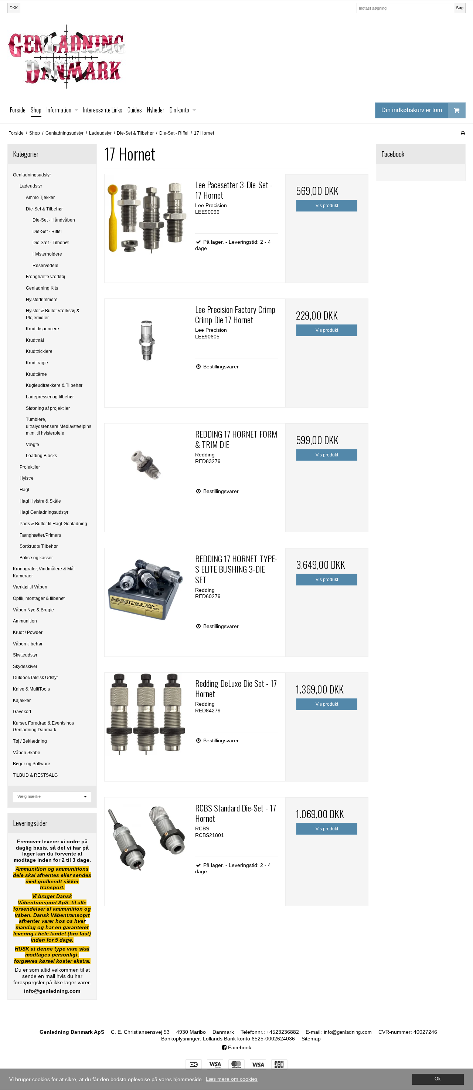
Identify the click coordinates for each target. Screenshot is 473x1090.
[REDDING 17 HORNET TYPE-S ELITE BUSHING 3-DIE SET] (146, 589)
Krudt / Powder (27, 632)
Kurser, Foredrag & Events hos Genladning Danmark (43, 726)
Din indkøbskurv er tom (411, 110)
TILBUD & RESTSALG (35, 775)
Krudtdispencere (42, 328)
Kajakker (22, 700)
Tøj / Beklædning (30, 741)
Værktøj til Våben (30, 587)
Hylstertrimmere (42, 299)
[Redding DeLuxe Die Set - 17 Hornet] (146, 714)
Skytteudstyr (25, 655)
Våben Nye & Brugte (33, 610)
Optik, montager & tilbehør (39, 598)
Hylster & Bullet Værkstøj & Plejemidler (52, 314)
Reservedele (45, 265)
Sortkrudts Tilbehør (39, 546)
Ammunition (25, 621)
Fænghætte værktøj (45, 276)
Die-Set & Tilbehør (44, 209)
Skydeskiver (25, 666)
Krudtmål (35, 340)
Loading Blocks (41, 455)
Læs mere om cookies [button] (232, 1079)
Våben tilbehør (27, 644)
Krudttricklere (39, 351)
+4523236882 (282, 1032)
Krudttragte (37, 362)
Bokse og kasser (36, 557)
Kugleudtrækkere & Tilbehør (54, 385)
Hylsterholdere (47, 254)
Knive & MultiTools (31, 689)
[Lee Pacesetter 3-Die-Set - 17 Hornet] (146, 215)
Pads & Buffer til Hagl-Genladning (53, 523)
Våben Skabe (26, 752)
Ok (438, 1078)
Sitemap (311, 1039)
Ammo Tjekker (40, 197)
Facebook (239, 1047)
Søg (459, 8)
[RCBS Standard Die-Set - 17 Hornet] (146, 838)
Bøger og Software (31, 763)
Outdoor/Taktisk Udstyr (35, 677)
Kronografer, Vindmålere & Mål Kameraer (44, 572)
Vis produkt (327, 205)
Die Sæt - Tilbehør (51, 242)
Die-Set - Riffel (47, 231)
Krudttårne (36, 374)
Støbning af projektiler (48, 408)
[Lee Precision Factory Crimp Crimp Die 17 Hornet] (146, 340)
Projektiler (30, 467)
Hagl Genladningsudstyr (44, 512)
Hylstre (27, 478)
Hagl (24, 489)
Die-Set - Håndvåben (54, 220)
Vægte (32, 444)
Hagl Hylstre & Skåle (40, 501)
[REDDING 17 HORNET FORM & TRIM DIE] (146, 464)
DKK (14, 8)
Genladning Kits (42, 288)
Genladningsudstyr (32, 175)
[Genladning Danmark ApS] (236, 56)
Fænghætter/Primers (40, 535)
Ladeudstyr (31, 186)
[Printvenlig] (463, 133)
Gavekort (22, 711)
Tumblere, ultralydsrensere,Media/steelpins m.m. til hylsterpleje (58, 426)
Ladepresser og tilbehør (50, 396)
